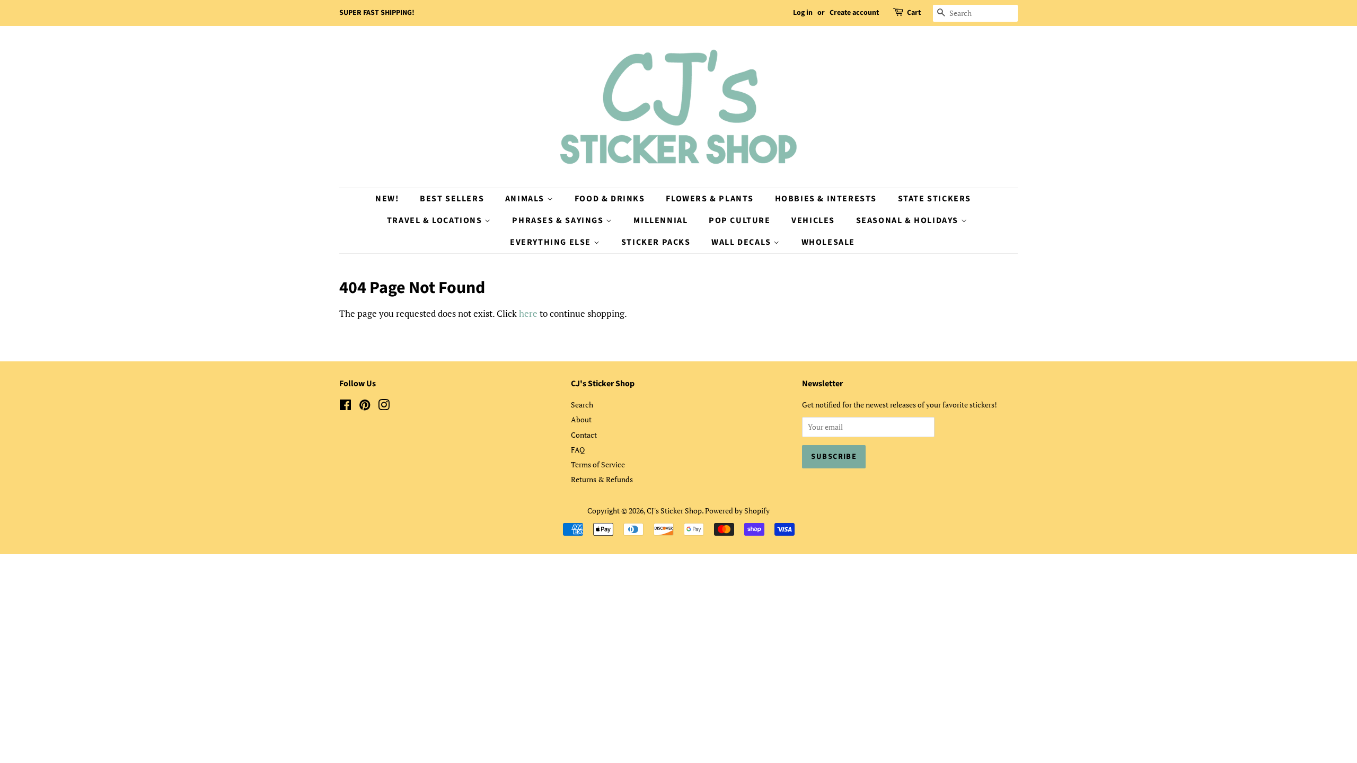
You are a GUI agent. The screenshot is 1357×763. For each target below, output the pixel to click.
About (581, 419)
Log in (803, 12)
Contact (584, 435)
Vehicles (813, 220)
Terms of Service (598, 464)
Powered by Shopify (737, 510)
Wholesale (828, 242)
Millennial (660, 220)
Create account (854, 12)
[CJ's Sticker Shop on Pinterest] (365, 407)
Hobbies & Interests (826, 199)
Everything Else (552, 242)
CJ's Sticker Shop (674, 510)
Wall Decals (742, 242)
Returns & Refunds (602, 479)
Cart (914, 12)
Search (582, 405)
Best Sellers (452, 199)
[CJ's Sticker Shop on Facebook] (345, 407)
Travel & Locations (435, 220)
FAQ (578, 450)
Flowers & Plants (710, 199)
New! (387, 199)
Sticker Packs (656, 242)
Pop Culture (740, 220)
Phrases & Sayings (559, 220)
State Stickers (934, 199)
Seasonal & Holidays (908, 220)
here (528, 313)
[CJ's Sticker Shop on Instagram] (384, 407)
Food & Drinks (610, 199)
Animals (526, 199)
